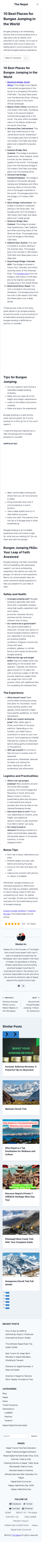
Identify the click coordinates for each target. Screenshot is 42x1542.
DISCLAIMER (30, 1517)
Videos (35, 1525)
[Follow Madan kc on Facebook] (19, 986)
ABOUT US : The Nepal (26, 1512)
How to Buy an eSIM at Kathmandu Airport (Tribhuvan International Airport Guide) (19, 1334)
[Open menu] (37, 4)
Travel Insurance (10, 1405)
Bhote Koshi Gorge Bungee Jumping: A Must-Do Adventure (31, 1004)
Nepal (5, 1397)
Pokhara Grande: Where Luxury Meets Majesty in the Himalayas (10, 1004)
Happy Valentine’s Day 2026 (21, 1485)
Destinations (8, 1409)
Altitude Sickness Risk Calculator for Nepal (21, 1476)
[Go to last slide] (7, 1034)
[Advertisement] (21, 349)
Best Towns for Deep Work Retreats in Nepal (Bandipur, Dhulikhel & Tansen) (18, 1357)
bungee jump (23, 274)
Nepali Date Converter (21, 1481)
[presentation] (21, 1050)
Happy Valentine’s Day (21, 1489)
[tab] (7, 1292)
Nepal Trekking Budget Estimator (21, 1452)
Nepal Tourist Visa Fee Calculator (21, 1448)
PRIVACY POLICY (21, 1521)
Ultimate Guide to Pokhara (21, 1470)
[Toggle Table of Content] (24, 58)
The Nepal (16, 1535)
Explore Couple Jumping (14, 911)
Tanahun (8, 1420)
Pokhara (8, 1416)
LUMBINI (9, 1413)
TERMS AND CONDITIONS (16, 1525)
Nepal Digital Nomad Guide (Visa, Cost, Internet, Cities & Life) (21, 1457)
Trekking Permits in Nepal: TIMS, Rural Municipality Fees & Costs (21, 1465)
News (5, 1401)
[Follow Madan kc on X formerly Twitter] (23, 986)
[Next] (15, 1034)
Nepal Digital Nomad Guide (15, 1425)
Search (34, 1436)
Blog (5, 1393)
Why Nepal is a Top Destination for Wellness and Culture (20, 1151)
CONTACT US (12, 1517)
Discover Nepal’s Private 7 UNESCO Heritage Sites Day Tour (20, 1196)
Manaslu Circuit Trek (16, 1109)
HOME (8, 1512)
